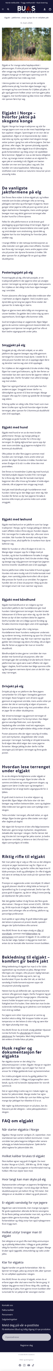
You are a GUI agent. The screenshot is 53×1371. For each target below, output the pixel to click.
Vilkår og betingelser (26, 1360)
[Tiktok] (33, 1365)
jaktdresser (7, 1036)
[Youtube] (28, 1365)
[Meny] (3, 9)
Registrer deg (26, 1345)
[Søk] (8, 9)
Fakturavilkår (8, 1310)
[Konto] (44, 9)
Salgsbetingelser (9, 1319)
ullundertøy (25, 1033)
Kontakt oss (7, 1305)
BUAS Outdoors (29, 1354)
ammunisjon (8, 937)
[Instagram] (24, 1365)
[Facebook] (19, 1365)
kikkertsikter (32, 933)
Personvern (7, 1314)
